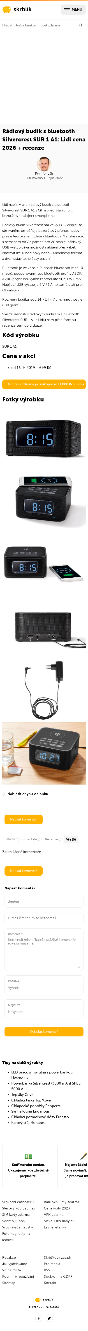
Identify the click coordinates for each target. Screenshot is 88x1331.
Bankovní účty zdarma (61, 1202)
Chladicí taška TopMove (31, 1100)
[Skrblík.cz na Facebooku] (38, 1318)
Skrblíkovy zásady (58, 1257)
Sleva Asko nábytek (59, 1221)
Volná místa (11, 1270)
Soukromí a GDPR (58, 1276)
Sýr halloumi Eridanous (30, 1111)
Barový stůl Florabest (28, 1123)
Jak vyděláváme (14, 1264)
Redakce (9, 1257)
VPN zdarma (54, 1214)
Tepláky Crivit (22, 1095)
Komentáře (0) (31, 839)
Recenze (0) (54, 839)
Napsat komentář (23, 819)
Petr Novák (44, 174)
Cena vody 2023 (57, 1208)
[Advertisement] (44, 77)
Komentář (15, 934)
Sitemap (8, 1283)
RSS (47, 1270)
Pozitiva (13, 981)
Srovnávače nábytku (18, 1227)
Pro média (52, 1264)
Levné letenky (55, 1227)
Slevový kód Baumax (18, 1208)
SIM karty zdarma (16, 1214)
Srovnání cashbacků (18, 1202)
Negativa (14, 1005)
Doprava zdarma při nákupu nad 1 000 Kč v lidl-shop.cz (47, 384)
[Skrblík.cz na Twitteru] (49, 1318)
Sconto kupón (13, 1221)
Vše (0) (71, 839)
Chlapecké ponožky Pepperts (35, 1106)
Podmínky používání (18, 1276)
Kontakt (50, 1283)
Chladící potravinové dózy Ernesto (40, 1117)
